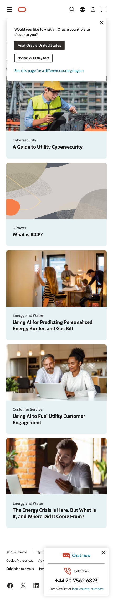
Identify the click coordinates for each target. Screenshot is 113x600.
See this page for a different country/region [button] (49, 70)
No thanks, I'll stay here (33, 58)
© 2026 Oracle (16, 552)
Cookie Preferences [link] (19, 560)
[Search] (72, 9)
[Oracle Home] (22, 9)
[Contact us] (103, 9)
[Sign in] (93, 9)
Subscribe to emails (20, 568)
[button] (9, 9)
